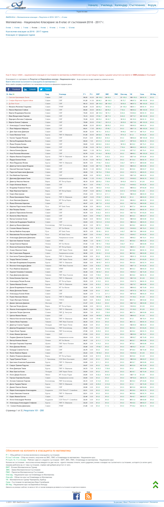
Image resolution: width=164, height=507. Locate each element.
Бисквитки (154, 502)
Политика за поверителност (139, 502)
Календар (121, 5)
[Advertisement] (78, 55)
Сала (142, 94)
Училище (62, 94)
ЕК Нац (153, 94)
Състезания (137, 5)
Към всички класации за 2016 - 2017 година (27, 31)
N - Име (10, 94)
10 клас (52, 27)
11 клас (62, 27)
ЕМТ (98, 94)
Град (47, 94)
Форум (152, 5)
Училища (106, 5)
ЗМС (107, 94)
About (125, 502)
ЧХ (131, 94)
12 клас (72, 27)
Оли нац (124, 94)
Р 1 (84, 94)
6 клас (17, 27)
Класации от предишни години (20, 34)
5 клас (9, 27)
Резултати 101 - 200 (34, 410)
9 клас (43, 27)
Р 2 (91, 94)
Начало (93, 5)
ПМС (116, 94)
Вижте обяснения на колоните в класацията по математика (30, 81)
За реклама (118, 502)
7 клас (26, 27)
